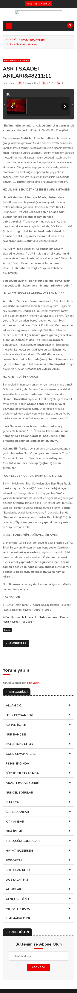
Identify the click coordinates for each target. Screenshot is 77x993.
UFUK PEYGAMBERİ (33, 39)
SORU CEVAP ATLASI (21, 754)
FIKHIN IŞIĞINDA (17, 764)
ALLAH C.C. (14, 705)
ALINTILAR (13, 889)
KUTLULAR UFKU (18, 870)
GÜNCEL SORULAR (19, 793)
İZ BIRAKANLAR (17, 812)
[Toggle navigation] (9, 26)
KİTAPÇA (12, 802)
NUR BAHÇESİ (16, 735)
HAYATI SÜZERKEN (19, 851)
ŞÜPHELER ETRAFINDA (22, 773)
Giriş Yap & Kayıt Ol (38, 3)
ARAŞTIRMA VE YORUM (22, 783)
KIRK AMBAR (15, 822)
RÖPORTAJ (14, 860)
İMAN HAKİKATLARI (20, 744)
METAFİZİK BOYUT (19, 909)
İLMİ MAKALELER (18, 918)
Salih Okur (8, 83)
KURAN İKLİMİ (16, 725)
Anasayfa (11, 39)
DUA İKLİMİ (14, 831)
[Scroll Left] (12, 106)
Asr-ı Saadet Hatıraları (23, 44)
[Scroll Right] (65, 106)
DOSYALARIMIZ (17, 880)
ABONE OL (38, 967)
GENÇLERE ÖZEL (18, 899)
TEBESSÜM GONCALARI (23, 841)
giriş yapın (33, 683)
